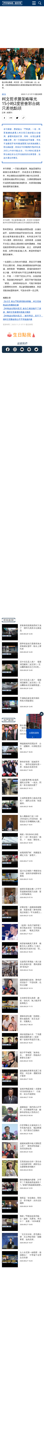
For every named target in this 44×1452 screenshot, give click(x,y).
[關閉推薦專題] (42, 714)
